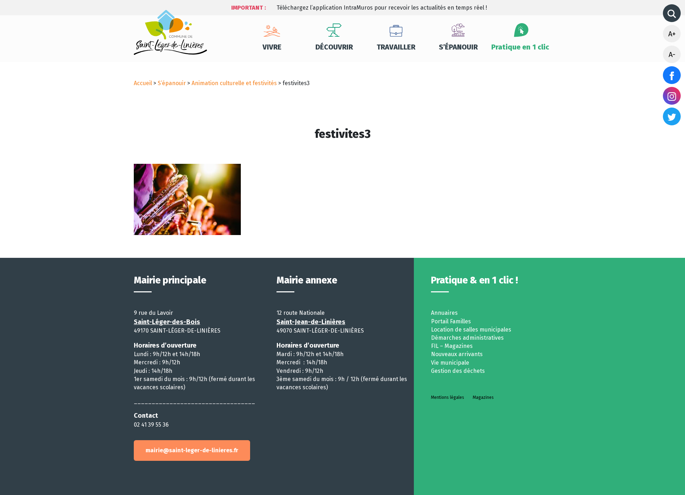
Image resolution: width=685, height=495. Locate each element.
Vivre (272, 47)
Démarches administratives (467, 337)
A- (672, 54)
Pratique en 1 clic (520, 47)
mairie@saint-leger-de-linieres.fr (192, 450)
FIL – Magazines (452, 346)
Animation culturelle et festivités (234, 83)
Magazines (483, 397)
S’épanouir (458, 47)
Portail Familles (451, 321)
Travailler (396, 47)
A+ (672, 34)
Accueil (143, 83)
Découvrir (334, 47)
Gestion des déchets (458, 371)
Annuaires (444, 312)
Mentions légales (447, 397)
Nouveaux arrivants (457, 354)
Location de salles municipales (471, 329)
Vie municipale (450, 362)
